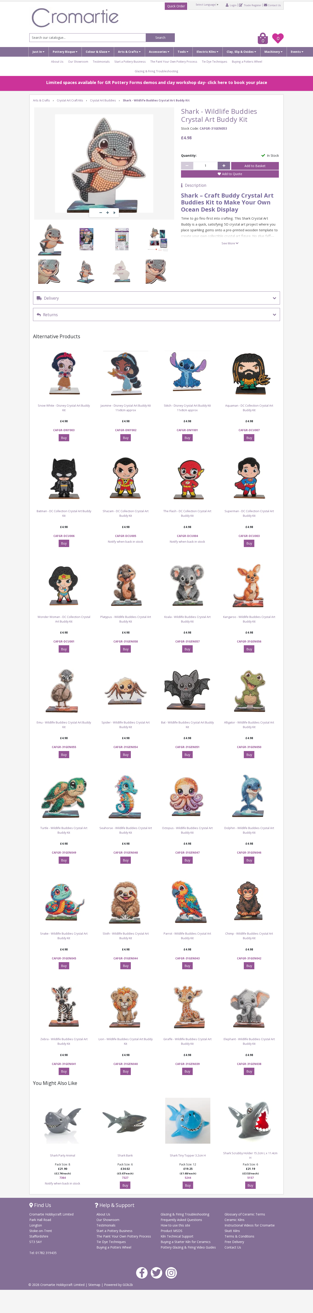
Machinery (272, 52)
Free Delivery (234, 1242)
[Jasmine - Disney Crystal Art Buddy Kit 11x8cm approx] (125, 373)
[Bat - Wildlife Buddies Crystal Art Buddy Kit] (187, 690)
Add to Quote (232, 174)
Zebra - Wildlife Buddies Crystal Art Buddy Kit (64, 1041)
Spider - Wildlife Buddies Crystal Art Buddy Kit (126, 725)
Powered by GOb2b (118, 1284)
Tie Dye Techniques (214, 61)
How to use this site (175, 1225)
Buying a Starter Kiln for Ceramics (186, 1242)
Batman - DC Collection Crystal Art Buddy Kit (64, 513)
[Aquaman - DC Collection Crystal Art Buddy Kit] (249, 373)
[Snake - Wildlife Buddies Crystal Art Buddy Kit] (63, 901)
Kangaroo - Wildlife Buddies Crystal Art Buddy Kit (249, 619)
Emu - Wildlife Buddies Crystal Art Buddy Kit (64, 725)
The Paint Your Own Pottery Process (173, 61)
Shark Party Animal (62, 1155)
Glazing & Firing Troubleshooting (156, 71)
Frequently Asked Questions (181, 1220)
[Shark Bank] (125, 1120)
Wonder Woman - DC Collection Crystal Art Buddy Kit (64, 619)
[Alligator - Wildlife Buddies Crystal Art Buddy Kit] (249, 690)
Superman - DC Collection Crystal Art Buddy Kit (249, 513)
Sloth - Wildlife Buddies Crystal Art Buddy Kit (126, 936)
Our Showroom (78, 61)
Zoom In (107, 212)
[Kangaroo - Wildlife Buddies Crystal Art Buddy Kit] (249, 584)
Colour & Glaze (97, 52)
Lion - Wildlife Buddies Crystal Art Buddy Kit (126, 1041)
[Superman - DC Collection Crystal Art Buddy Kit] (249, 479)
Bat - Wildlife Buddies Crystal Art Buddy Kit (187, 725)
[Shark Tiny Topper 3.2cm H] (188, 1120)
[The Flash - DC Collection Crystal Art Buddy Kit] (187, 479)
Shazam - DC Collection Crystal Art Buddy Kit (125, 513)
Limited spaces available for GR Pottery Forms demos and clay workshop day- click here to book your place (156, 82)
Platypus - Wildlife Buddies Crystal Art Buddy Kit (125, 619)
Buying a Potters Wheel (247, 61)
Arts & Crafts (128, 52)
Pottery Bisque (64, 52)
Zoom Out (100, 212)
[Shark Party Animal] (63, 1120)
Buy (64, 438)
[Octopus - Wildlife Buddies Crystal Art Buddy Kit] (187, 796)
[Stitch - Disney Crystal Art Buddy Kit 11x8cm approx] (187, 373)
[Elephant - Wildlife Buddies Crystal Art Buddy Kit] (249, 1007)
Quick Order (176, 6)
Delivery (50, 298)
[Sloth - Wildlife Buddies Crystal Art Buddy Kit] (125, 901)
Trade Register (252, 5)
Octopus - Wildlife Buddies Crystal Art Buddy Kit (187, 830)
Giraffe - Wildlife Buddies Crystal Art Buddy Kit (187, 1041)
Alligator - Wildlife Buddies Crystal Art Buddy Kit (249, 725)
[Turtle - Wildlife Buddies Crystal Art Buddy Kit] (63, 796)
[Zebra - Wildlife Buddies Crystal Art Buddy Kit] (63, 1007)
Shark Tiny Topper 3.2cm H (188, 1155)
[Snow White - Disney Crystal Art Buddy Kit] (63, 373)
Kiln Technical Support (177, 1236)
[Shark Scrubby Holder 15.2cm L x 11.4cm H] (250, 1120)
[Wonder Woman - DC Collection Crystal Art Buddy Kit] (63, 584)
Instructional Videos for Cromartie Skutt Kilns (250, 1228)
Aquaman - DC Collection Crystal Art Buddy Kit (249, 408)
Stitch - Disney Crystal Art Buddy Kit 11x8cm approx (187, 408)
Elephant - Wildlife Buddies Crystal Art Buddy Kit (249, 1041)
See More (229, 243)
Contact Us (274, 5)
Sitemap (94, 1284)
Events (296, 52)
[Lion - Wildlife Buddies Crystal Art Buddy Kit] (125, 1007)
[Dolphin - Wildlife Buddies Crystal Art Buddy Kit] (249, 796)
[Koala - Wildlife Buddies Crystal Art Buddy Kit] (187, 584)
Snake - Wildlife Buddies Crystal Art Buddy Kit (64, 936)
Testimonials (101, 61)
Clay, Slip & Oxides (240, 52)
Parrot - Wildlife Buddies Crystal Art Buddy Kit (187, 936)
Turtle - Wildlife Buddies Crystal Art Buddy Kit (63, 830)
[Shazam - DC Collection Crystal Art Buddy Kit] (125, 479)
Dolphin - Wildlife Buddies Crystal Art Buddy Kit (249, 830)
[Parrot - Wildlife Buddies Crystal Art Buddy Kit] (187, 901)
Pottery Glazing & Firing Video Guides (188, 1247)
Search (160, 37)
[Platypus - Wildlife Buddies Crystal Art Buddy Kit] (125, 584)
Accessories (158, 52)
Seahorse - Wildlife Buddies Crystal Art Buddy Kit (125, 830)
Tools (182, 52)
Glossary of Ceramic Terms (245, 1214)
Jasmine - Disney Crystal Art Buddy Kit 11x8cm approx (126, 408)
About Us (57, 61)
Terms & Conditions (239, 1236)
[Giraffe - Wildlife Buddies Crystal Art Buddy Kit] (187, 1007)
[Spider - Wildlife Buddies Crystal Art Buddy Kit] (125, 690)
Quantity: (189, 155)
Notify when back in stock (125, 541)
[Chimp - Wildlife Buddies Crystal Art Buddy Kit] (249, 901)
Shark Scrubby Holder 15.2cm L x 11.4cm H (250, 1155)
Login (232, 5)
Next (114, 212)
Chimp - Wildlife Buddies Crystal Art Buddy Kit (249, 936)
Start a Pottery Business (130, 61)
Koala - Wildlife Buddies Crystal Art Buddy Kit (187, 619)
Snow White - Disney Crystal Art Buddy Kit (64, 408)
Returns (49, 314)
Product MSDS (171, 1231)
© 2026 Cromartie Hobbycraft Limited (56, 1284)
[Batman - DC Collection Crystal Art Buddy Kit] (63, 479)
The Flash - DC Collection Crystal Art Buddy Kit (187, 513)
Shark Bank (125, 1155)
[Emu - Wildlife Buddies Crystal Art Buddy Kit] (63, 690)
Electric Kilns (207, 52)
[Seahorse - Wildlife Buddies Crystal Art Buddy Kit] (125, 796)
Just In (38, 52)
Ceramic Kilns (234, 1220)
